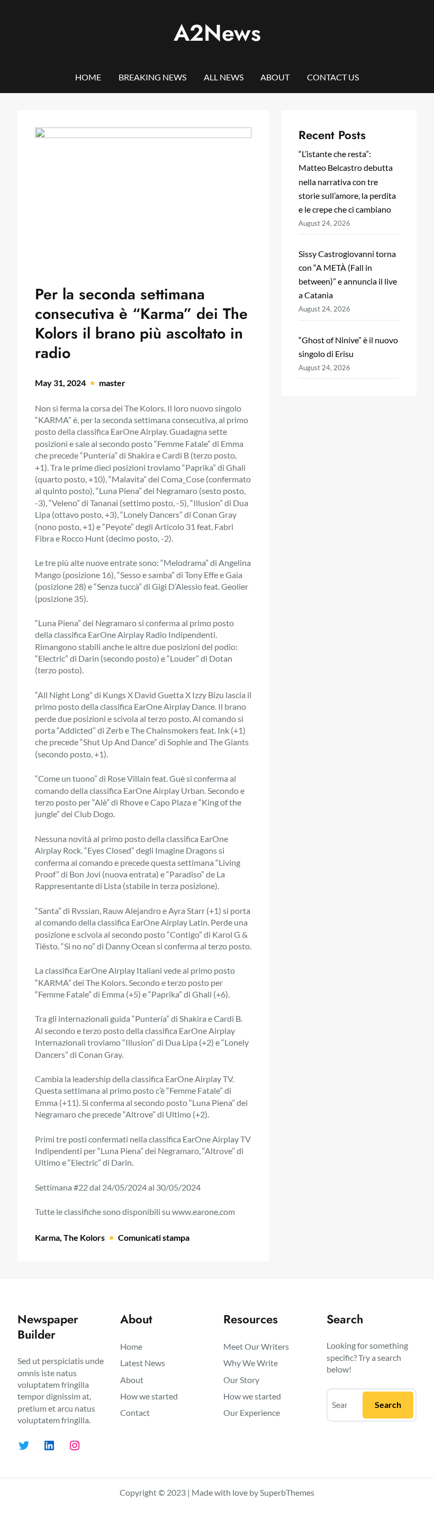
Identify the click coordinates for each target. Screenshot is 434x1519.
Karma (47, 1237)
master (112, 383)
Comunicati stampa (153, 1237)
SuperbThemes (287, 1492)
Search (388, 1404)
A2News (217, 32)
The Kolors (84, 1237)
